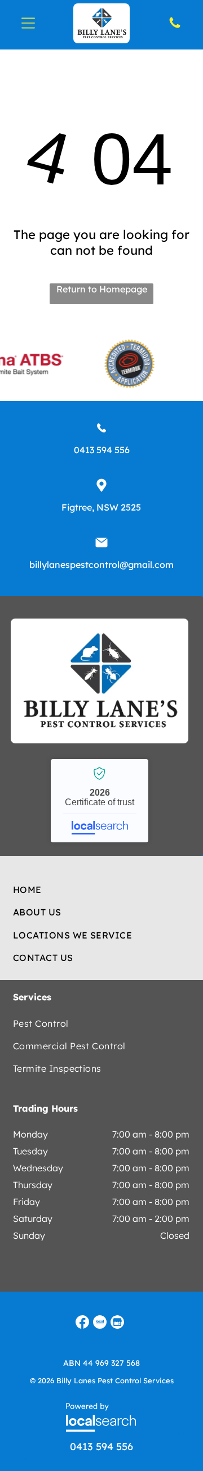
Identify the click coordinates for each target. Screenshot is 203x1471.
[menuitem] (102, 889)
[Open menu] (28, 23)
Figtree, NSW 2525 (101, 507)
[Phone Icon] (175, 26)
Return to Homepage (101, 289)
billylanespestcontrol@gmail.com (101, 564)
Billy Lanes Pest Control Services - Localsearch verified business (99, 800)
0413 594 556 (102, 449)
